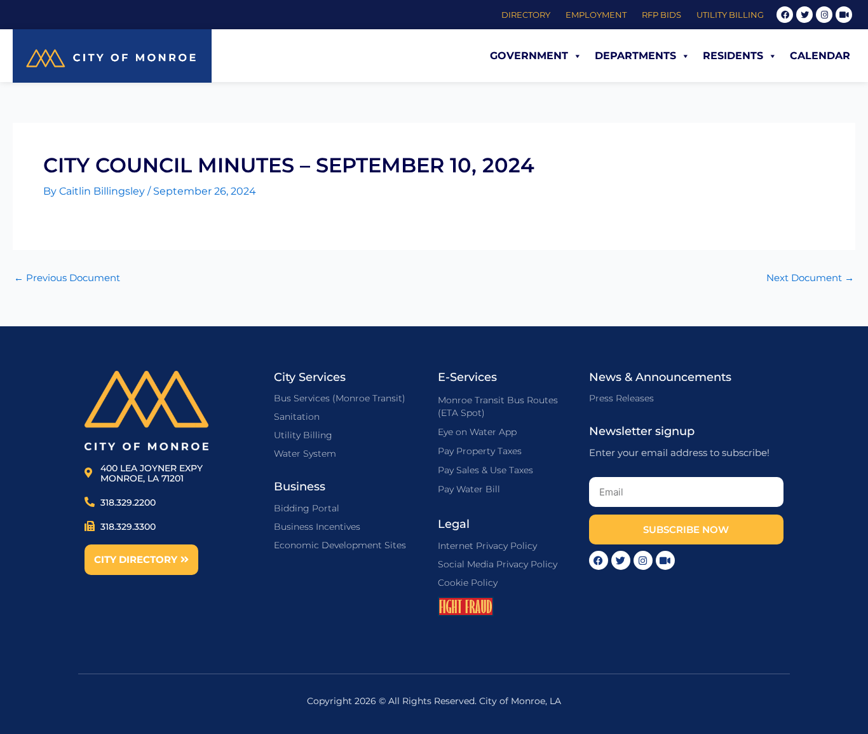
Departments (635, 56)
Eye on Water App (477, 432)
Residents (733, 56)
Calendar (820, 56)
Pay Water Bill (469, 489)
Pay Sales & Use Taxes (485, 470)
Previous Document (67, 277)
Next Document (810, 277)
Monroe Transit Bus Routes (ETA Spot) (498, 406)
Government (529, 56)
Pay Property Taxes (480, 451)
